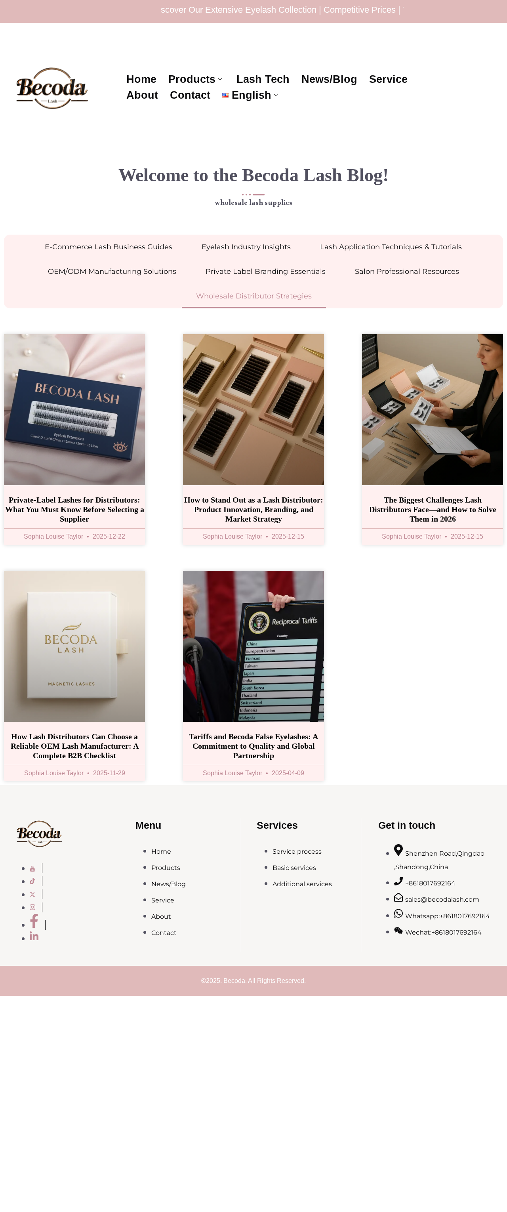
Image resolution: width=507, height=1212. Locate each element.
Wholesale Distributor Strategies (254, 296)
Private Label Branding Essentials (266, 271)
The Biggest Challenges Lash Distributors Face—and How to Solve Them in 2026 (432, 509)
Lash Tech (263, 79)
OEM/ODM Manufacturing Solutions (112, 271)
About (142, 95)
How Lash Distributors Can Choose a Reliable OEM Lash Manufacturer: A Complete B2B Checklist (75, 746)
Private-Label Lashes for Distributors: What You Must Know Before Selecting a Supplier (74, 509)
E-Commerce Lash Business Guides (108, 247)
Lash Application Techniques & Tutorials (391, 247)
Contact (190, 95)
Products (191, 79)
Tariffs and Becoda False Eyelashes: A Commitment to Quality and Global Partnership (253, 746)
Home (141, 79)
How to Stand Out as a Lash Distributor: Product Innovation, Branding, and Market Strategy (253, 509)
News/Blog (329, 79)
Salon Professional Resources (407, 271)
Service (388, 79)
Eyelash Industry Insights (246, 247)
